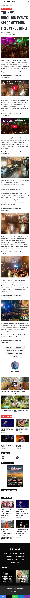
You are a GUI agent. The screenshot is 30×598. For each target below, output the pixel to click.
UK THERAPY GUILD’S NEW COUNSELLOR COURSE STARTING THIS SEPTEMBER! (22, 579)
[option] (7, 576)
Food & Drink (23, 553)
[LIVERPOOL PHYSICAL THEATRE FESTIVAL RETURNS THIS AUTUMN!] (22, 524)
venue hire (9, 353)
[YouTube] (15, 592)
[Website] (15, 374)
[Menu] (2, 2)
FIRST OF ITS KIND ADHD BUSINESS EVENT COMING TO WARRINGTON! (6, 512)
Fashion (15, 553)
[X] (9, 596)
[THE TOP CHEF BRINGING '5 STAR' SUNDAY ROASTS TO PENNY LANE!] (15, 383)
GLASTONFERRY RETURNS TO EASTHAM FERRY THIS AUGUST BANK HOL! (22, 429)
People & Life (9, 559)
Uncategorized (15, 562)
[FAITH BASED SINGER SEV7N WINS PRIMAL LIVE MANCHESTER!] (22, 438)
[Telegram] (21, 596)
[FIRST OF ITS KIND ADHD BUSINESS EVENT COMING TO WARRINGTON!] (7, 504)
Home (3, 5)
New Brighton (12, 350)
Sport (16, 559)
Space (21, 350)
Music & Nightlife (9, 5)
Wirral (15, 356)
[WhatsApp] (15, 596)
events (9, 347)
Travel (22, 559)
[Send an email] (9, 32)
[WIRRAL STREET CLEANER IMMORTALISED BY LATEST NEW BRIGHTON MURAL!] (7, 524)
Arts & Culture (7, 553)
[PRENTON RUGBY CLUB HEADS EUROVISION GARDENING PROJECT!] (15, 402)
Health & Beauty (9, 556)
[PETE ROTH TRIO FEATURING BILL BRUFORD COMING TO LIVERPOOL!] (7, 438)
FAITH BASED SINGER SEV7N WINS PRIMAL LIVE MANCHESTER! (22, 445)
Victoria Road (20, 353)
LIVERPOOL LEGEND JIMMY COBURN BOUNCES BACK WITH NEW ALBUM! (7, 429)
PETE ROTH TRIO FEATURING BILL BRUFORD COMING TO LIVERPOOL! (7, 445)
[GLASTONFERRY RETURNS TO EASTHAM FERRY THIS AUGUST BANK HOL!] (22, 423)
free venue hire (19, 347)
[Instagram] (18, 592)
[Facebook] (11, 592)
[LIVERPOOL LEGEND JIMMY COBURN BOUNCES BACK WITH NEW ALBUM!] (7, 423)
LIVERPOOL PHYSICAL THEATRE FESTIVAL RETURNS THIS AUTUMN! (22, 532)
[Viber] (27, 596)
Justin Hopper (6, 32)
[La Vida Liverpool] (9, 1)
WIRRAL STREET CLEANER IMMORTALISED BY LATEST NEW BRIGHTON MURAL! (6, 533)
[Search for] (28, 2)
